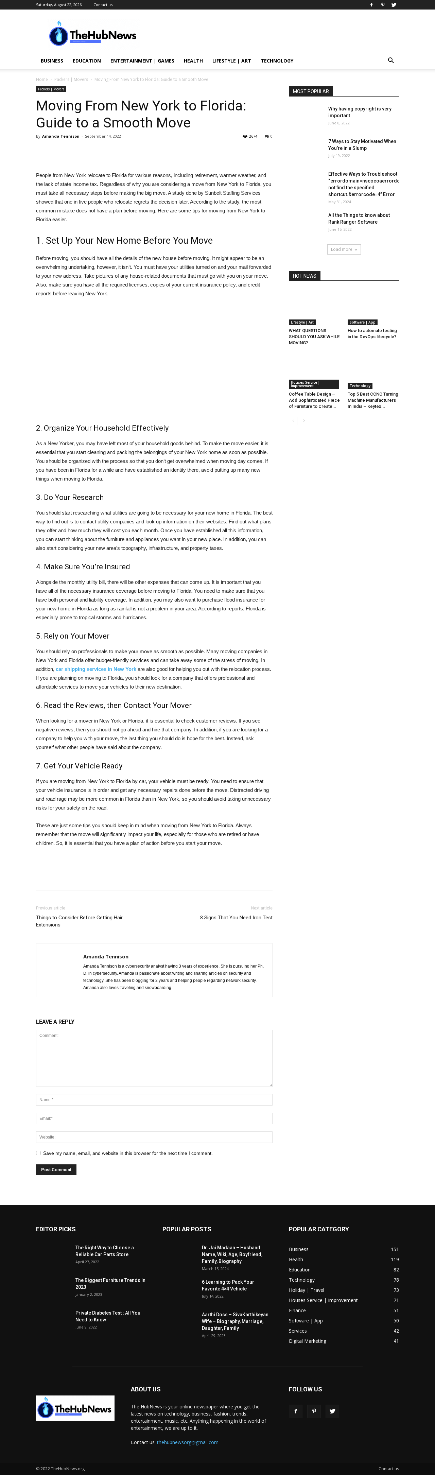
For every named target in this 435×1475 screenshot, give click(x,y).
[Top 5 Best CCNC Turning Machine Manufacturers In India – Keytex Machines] (373, 371)
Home (42, 79)
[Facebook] (371, 5)
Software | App (363, 322)
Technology (277, 60)
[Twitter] (394, 5)
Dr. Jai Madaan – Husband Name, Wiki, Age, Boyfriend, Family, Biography (232, 1254)
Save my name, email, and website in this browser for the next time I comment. (128, 1153)
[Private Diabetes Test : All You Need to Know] (53, 1321)
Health (193, 60)
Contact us (102, 4)
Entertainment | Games (142, 60)
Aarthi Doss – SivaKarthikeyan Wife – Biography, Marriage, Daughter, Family (235, 1321)
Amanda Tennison (61, 136)
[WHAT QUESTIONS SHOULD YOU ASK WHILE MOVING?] (315, 307)
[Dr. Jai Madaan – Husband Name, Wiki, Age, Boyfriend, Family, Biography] (179, 1256)
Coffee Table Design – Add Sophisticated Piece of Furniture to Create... (314, 400)
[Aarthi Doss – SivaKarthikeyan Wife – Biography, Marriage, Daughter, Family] (179, 1323)
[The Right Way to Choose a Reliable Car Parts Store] (53, 1256)
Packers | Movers (71, 79)
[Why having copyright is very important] (306, 117)
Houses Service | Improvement (305, 384)
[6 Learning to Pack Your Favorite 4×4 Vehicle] (179, 1290)
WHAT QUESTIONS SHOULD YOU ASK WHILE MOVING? (314, 336)
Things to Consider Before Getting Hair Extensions (79, 921)
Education (87, 60)
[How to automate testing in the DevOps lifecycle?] (373, 307)
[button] (391, 61)
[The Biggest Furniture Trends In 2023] (53, 1289)
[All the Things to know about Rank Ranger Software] (306, 224)
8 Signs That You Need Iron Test (236, 918)
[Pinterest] (383, 5)
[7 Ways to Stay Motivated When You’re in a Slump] (306, 150)
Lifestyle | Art (231, 60)
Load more (341, 249)
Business (52, 60)
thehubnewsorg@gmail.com (188, 1442)
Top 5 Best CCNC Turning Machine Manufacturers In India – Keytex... (373, 400)
